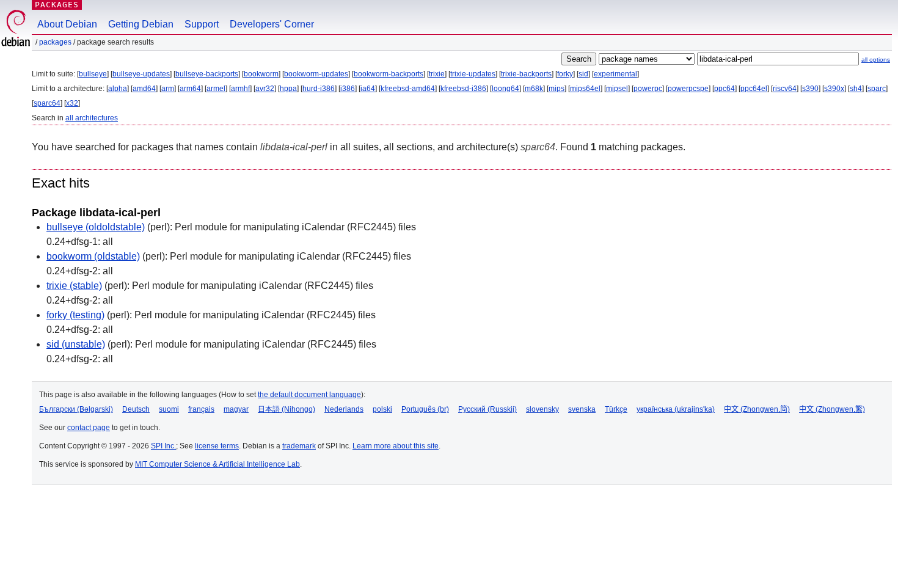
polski (382, 409)
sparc (876, 88)
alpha (117, 88)
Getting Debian (140, 24)
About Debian (67, 24)
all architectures (91, 118)
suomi (169, 409)
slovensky (542, 409)
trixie (437, 74)
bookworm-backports (388, 74)
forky (565, 74)
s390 (810, 88)
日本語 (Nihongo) (286, 409)
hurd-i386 (318, 88)
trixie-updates (472, 74)
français (201, 409)
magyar (236, 409)
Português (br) (425, 409)
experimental (615, 74)
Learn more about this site (395, 446)
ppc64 (724, 88)
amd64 (144, 88)
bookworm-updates (316, 74)
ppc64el (753, 88)
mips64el (585, 88)
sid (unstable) (75, 344)
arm (167, 88)
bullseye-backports (206, 74)
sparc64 (47, 103)
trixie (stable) (74, 285)
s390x (834, 88)
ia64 (367, 88)
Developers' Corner (272, 24)
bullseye (93, 74)
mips (556, 88)
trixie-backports (526, 74)
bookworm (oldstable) (93, 256)
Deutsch (136, 409)
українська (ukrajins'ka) (676, 409)
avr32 (264, 88)
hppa (288, 88)
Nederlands (343, 409)
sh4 (856, 88)
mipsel (617, 88)
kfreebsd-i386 (463, 88)
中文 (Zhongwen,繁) (832, 409)
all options (875, 59)
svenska (582, 409)
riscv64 (785, 88)
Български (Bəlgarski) (76, 409)
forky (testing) (75, 315)
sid (583, 74)
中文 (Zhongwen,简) (757, 409)
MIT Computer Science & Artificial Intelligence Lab (217, 464)
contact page (88, 427)
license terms (217, 446)
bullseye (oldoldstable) (95, 227)
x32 (72, 103)
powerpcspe (688, 88)
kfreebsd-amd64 (408, 88)
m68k (534, 88)
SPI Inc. (163, 446)
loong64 (505, 88)
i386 (347, 88)
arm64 (190, 88)
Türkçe (616, 409)
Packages (57, 4)
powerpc (647, 88)
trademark (299, 446)
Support (201, 24)
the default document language (309, 394)
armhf (240, 88)
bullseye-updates (141, 74)
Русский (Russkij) (487, 409)
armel (215, 88)
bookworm (261, 74)
